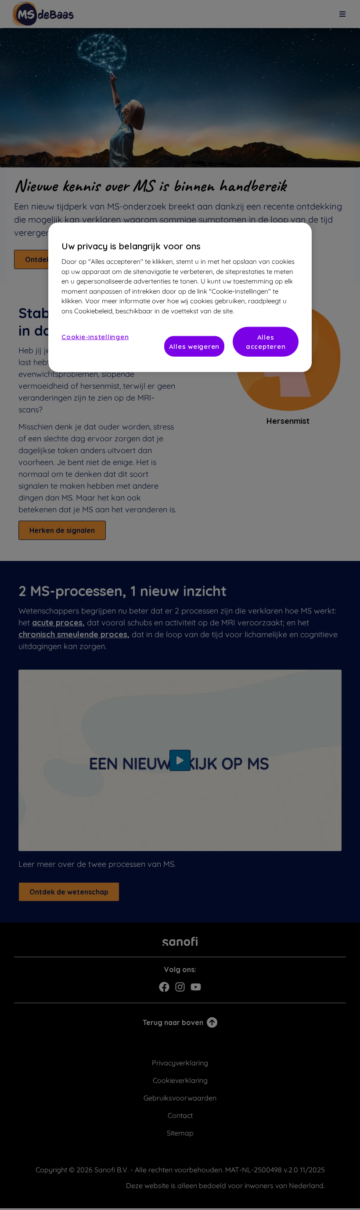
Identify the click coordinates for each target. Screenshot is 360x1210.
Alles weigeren (194, 346)
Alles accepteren (266, 342)
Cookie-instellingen (95, 337)
